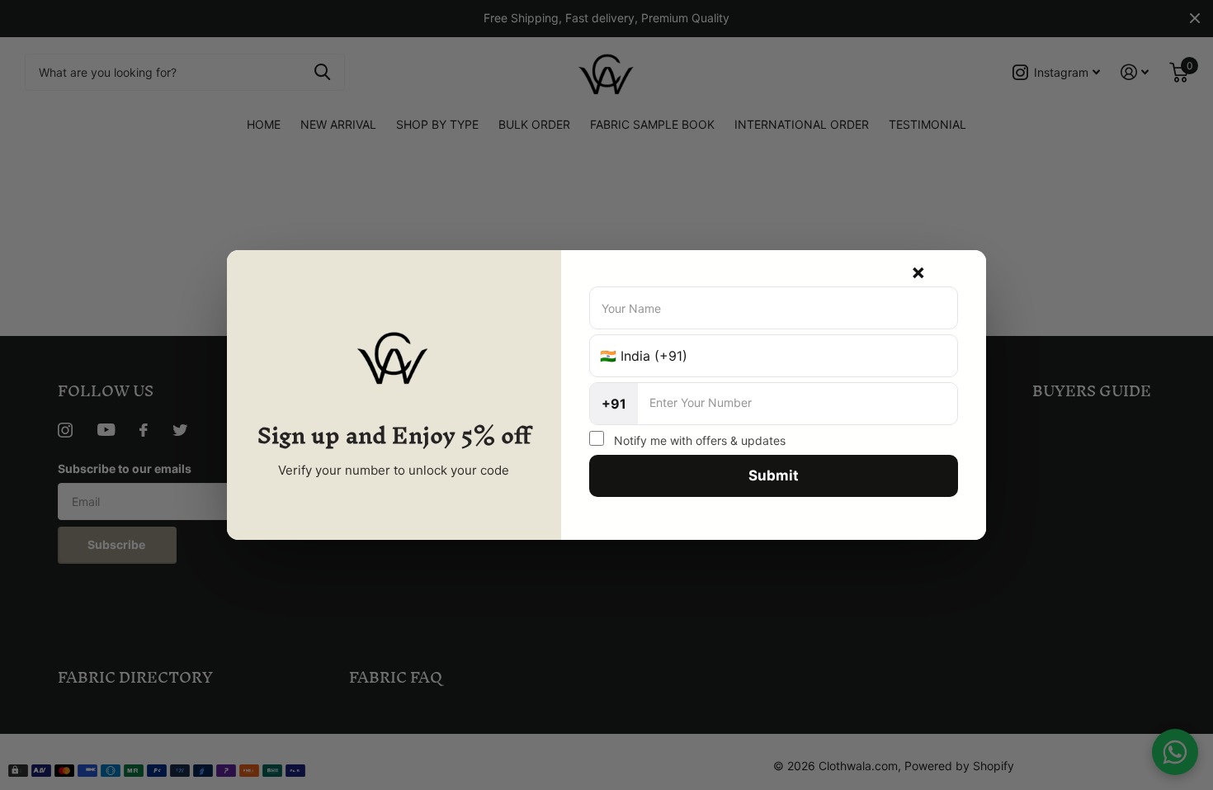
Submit (773, 475)
